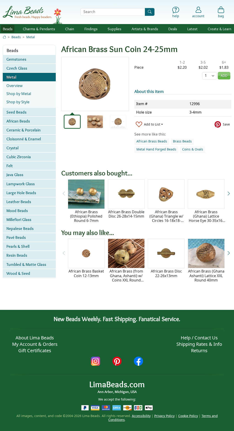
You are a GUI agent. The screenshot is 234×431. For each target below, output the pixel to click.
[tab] (72, 121)
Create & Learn (219, 28)
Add (224, 76)
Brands (145, 28)
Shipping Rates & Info (199, 344)
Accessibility (141, 416)
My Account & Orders (35, 344)
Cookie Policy (188, 416)
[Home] (4, 37)
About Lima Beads (35, 338)
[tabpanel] (95, 84)
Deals (172, 28)
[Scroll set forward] (228, 193)
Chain (69, 28)
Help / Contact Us (199, 338)
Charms (39, 28)
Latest (192, 28)
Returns (199, 350)
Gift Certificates (34, 350)
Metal (30, 37)
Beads (8, 28)
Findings (91, 28)
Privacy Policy (164, 416)
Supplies (114, 28)
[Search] (149, 12)
